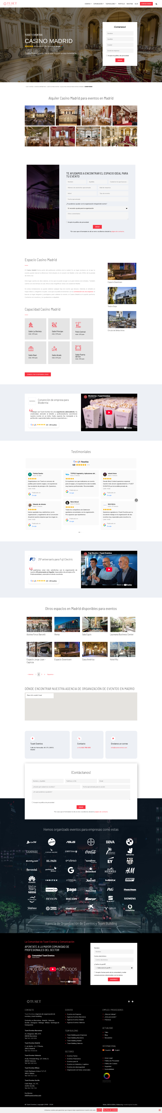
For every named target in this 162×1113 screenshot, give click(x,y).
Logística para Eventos (53, 86)
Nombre (96, 948)
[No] (160, 1110)
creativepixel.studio (130, 1105)
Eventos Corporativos (40, 86)
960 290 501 (32, 1063)
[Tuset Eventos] (106, 1077)
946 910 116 (32, 1076)
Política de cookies (110, 1110)
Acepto (99, 1110)
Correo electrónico (100, 956)
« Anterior (30, 674)
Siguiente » (50, 674)
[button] (156, 4)
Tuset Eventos (29, 86)
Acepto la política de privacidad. (118, 55)
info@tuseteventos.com (119, 747)
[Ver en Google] (30, 474)
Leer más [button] (31, 488)
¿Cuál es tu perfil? (100, 964)
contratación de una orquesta (83, 291)
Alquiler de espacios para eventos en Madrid (72, 86)
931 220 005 (32, 1038)
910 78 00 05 (32, 1051)
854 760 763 (32, 1088)
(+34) (84, 747)
